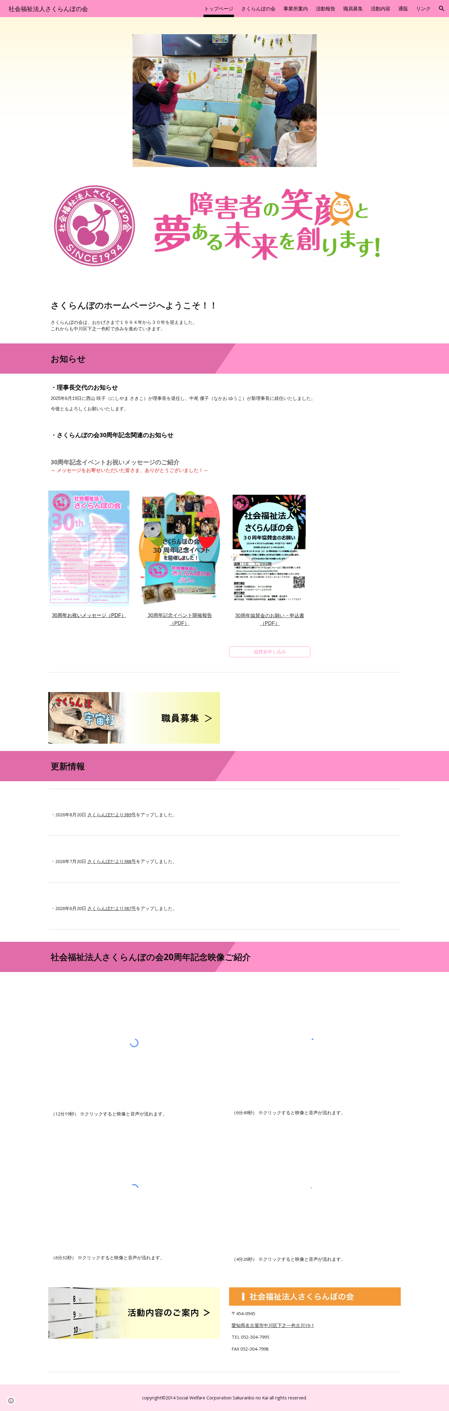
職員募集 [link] (353, 8)
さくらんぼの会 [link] (258, 8)
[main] (224, 305)
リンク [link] (423, 8)
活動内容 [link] (380, 8)
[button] (441, 8)
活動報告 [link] (325, 8)
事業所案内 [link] (295, 8)
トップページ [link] (218, 8)
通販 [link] (403, 8)
